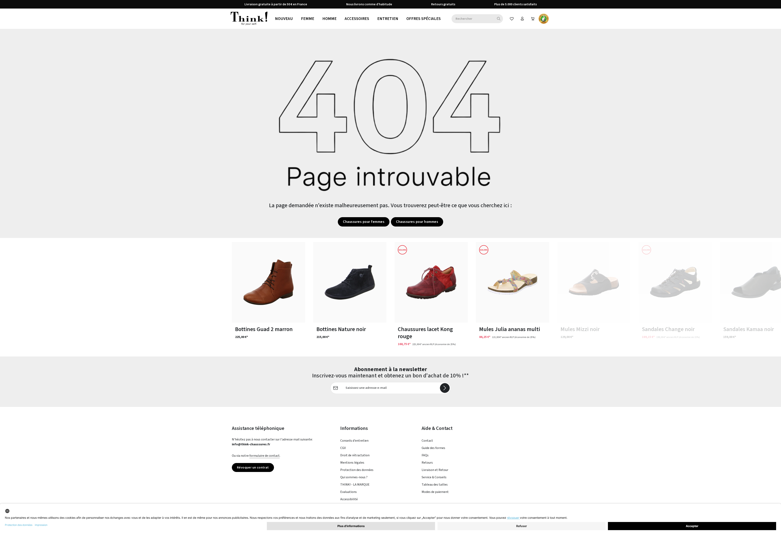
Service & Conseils (434, 477)
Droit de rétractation (355, 455)
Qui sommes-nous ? (354, 477)
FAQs (425, 455)
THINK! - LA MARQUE (355, 484)
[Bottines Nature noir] (349, 282)
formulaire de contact (264, 455)
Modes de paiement (435, 492)
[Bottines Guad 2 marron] (268, 282)
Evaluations (348, 492)
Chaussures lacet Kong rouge (425, 333)
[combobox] (473, 18)
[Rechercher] (498, 18)
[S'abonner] (445, 388)
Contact (427, 440)
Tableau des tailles (435, 484)
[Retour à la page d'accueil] (249, 19)
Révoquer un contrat (253, 467)
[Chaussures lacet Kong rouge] (431, 282)
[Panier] (533, 19)
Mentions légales (352, 462)
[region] (390, 297)
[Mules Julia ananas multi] (512, 282)
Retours (427, 462)
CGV (343, 448)
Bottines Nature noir (341, 329)
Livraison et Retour (435, 470)
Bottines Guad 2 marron (264, 329)
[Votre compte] (522, 19)
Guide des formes (433, 448)
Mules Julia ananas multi (509, 329)
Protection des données (356, 470)
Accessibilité (349, 499)
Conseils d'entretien (354, 440)
